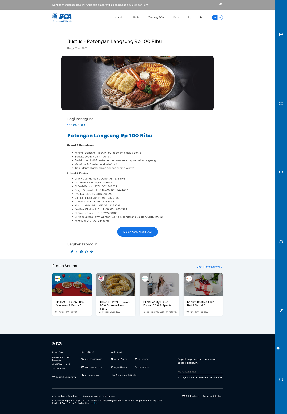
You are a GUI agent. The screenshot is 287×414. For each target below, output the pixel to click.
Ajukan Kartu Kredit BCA (137, 231)
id (215, 17)
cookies (133, 4)
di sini (95, 403)
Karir (176, 17)
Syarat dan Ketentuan (212, 396)
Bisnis (135, 17)
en (220, 17)
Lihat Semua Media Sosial (123, 375)
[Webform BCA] (281, 310)
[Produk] (281, 103)
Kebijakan (194, 396)
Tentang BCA (156, 17)
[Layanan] (281, 172)
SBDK (184, 396)
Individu (118, 17)
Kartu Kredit (78, 124)
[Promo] (281, 241)
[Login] (281, 34)
